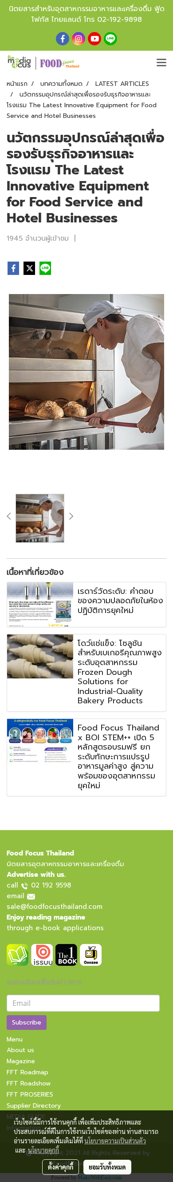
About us (20, 1050)
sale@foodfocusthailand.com (54, 907)
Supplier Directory (34, 1105)
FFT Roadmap (27, 1072)
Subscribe (26, 1022)
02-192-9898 (119, 19)
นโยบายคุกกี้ (43, 1150)
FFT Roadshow (29, 1083)
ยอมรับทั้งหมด (107, 1167)
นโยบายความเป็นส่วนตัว (115, 1141)
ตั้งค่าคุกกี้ (60, 1167)
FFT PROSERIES (30, 1094)
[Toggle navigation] (161, 63)
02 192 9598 (51, 885)
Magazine (21, 1061)
